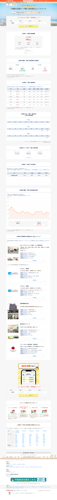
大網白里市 (30, 435)
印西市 (16, 435)
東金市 (23, 439)
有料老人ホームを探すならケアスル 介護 (17, 487)
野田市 (23, 440)
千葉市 (8, 430)
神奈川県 (23, 446)
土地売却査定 (23, 464)
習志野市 (44, 439)
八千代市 (37, 441)
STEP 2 (20, 390)
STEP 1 (11, 390)
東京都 (16, 446)
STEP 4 (39, 390)
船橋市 (37, 440)
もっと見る (28, 157)
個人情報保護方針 (35, 483)
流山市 (37, 439)
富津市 (30, 440)
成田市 (16, 440)
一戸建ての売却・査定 (18, 2)
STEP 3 (30, 390)
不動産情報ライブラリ (18, 107)
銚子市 (16, 439)
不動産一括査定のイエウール (10, 2)
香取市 (16, 436)
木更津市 (37, 436)
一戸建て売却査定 (18, 464)
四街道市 (44, 441)
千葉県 (23, 2)
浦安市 (23, 435)
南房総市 (16, 441)
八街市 (30, 441)
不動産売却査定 (8, 464)
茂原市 (23, 441)
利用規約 (31, 483)
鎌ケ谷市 (23, 436)
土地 (25, 52)
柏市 (36, 435)
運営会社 (39, 483)
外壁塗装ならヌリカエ (9, 487)
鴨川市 (30, 436)
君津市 (44, 436)
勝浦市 (44, 435)
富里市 (30, 439)
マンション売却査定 (13, 464)
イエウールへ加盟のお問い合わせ (25, 483)
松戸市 (44, 440)
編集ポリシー (18, 483)
